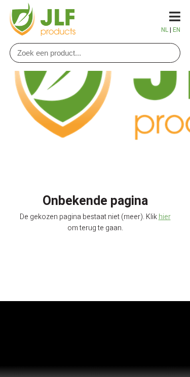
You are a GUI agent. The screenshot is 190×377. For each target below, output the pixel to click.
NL (164, 29)
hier (165, 217)
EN (176, 29)
